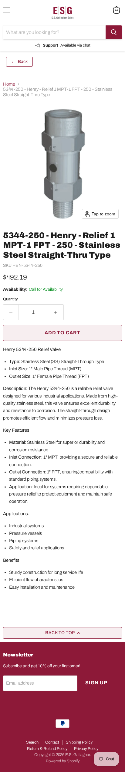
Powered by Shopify (62, 761)
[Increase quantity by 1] (56, 312)
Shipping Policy (79, 742)
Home (9, 84)
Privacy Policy (86, 749)
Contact (52, 742)
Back (19, 61)
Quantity (10, 299)
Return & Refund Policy (47, 749)
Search (32, 742)
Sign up (96, 682)
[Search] (114, 32)
